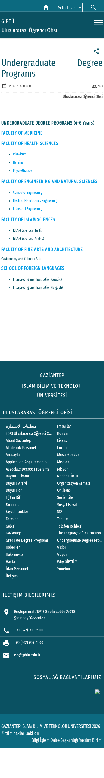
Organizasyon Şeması (73, 483)
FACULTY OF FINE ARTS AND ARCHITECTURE (42, 249)
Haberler (13, 547)
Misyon (62, 469)
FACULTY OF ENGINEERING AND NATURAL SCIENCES (49, 181)
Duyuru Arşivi (16, 483)
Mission (63, 462)
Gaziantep (13, 533)
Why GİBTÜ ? (67, 561)
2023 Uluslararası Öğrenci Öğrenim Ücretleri (29, 433)
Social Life (65, 497)
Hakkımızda (14, 554)
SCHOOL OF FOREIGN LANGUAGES (32, 268)
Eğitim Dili (13, 497)
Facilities (12, 504)
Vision (62, 547)
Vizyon (62, 554)
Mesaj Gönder (68, 454)
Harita (10, 561)
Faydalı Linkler (17, 511)
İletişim (12, 576)
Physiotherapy (22, 171)
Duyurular (14, 490)
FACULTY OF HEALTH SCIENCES (29, 143)
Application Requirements (26, 462)
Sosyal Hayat (67, 504)
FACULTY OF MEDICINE (22, 133)
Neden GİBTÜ (67, 476)
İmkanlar (64, 426)
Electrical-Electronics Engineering (35, 201)
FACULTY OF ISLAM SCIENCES (28, 219)
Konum (62, 433)
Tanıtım (62, 519)
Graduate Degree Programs (27, 540)
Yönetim (63, 568)
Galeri (10, 526)
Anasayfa (13, 454)
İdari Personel (17, 568)
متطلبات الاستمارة (21, 426)
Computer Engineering (27, 193)
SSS (59, 511)
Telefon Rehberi (69, 526)
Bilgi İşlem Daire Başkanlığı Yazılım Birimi (67, 740)
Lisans (62, 440)
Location (63, 447)
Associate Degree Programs (27, 469)
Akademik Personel (21, 447)
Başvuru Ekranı (17, 476)
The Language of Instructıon (79, 533)
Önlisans (64, 490)
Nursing (18, 162)
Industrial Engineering (27, 209)
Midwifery (19, 154)
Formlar (12, 519)
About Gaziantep (18, 440)
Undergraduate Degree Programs (80, 540)
